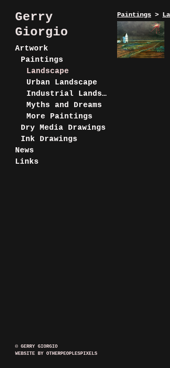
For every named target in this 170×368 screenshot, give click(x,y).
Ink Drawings (49, 139)
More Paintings (59, 116)
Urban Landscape (61, 82)
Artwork (31, 48)
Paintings (42, 60)
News (24, 150)
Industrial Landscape (68, 94)
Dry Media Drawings (63, 128)
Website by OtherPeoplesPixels (56, 353)
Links (27, 162)
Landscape (47, 71)
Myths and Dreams (64, 105)
